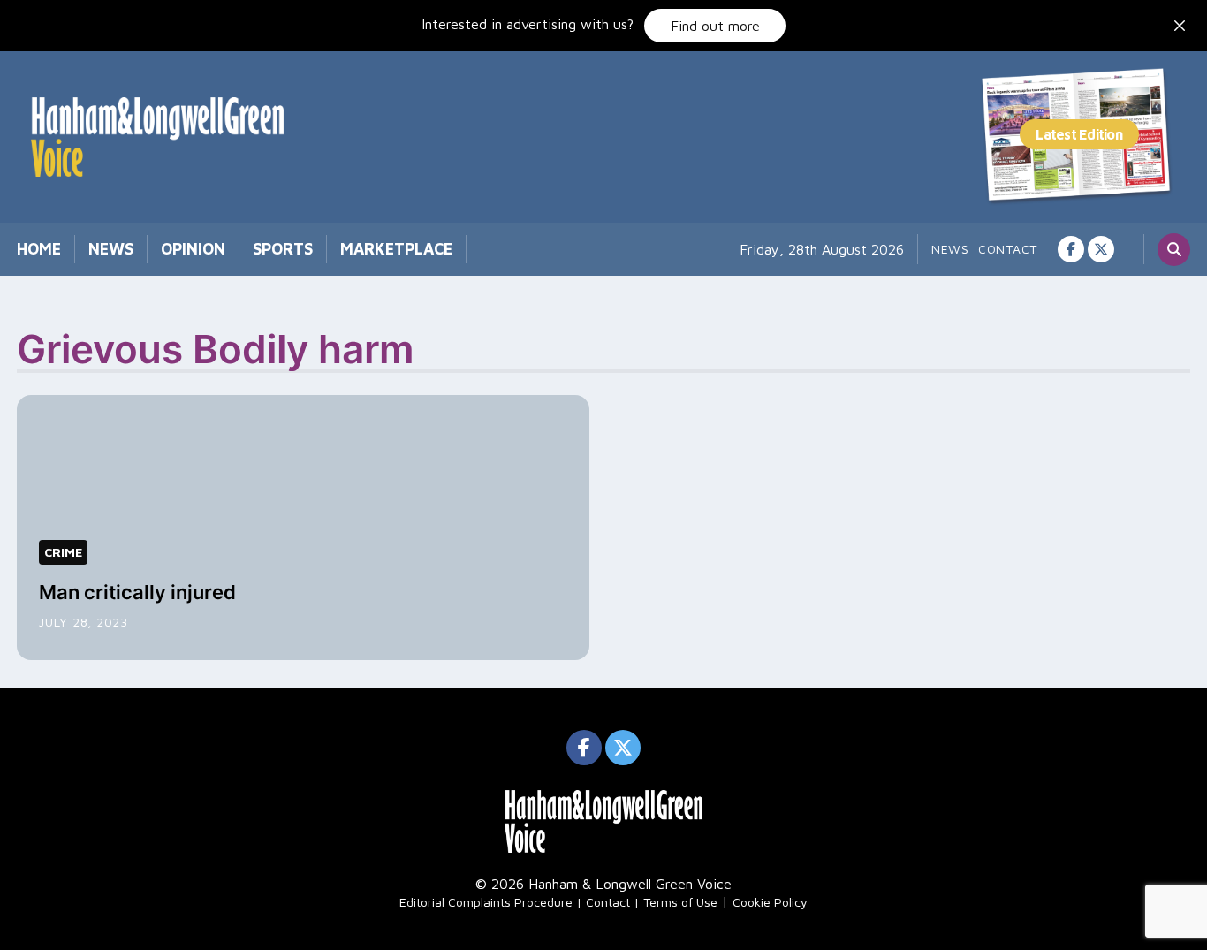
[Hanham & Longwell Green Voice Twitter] (1101, 249)
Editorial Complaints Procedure (486, 901)
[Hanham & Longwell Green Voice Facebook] (1071, 249)
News (110, 248)
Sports (283, 248)
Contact (1007, 248)
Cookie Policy (770, 901)
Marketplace (396, 248)
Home (39, 248)
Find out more (715, 26)
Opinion (193, 248)
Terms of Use (680, 901)
